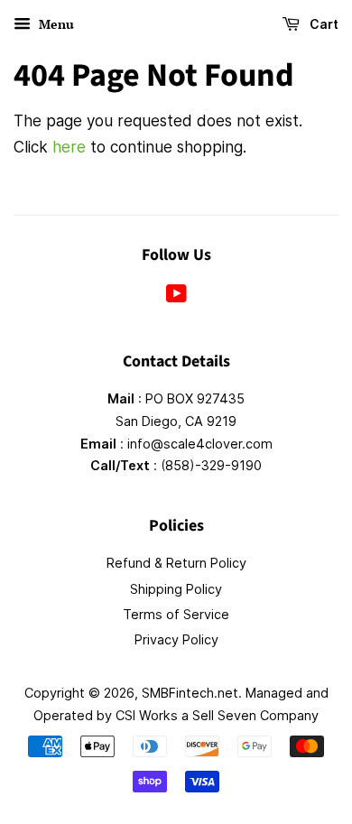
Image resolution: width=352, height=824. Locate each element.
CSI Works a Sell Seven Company (217, 715)
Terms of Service (176, 614)
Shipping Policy (176, 589)
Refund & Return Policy (176, 562)
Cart (322, 24)
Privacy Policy (176, 639)
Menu (54, 23)
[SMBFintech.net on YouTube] (176, 296)
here (69, 147)
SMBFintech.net (190, 692)
